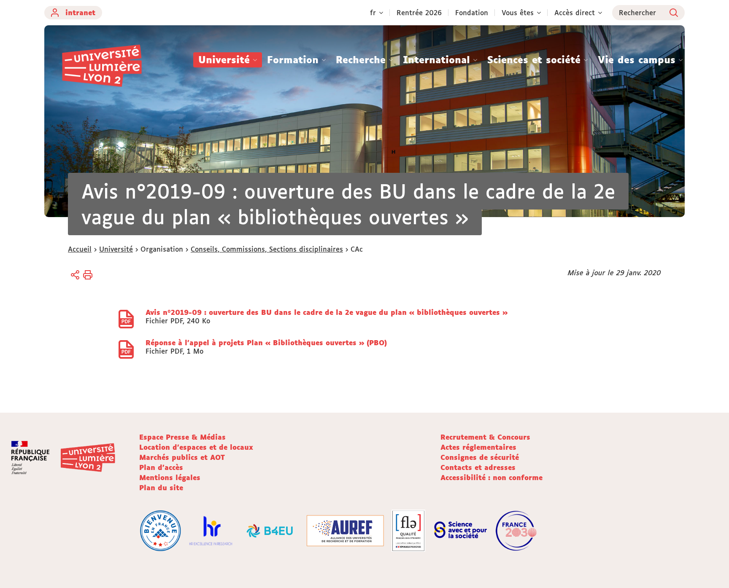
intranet (80, 12)
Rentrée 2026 (419, 12)
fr (373, 12)
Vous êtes (518, 12)
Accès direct (574, 12)
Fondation (471, 12)
